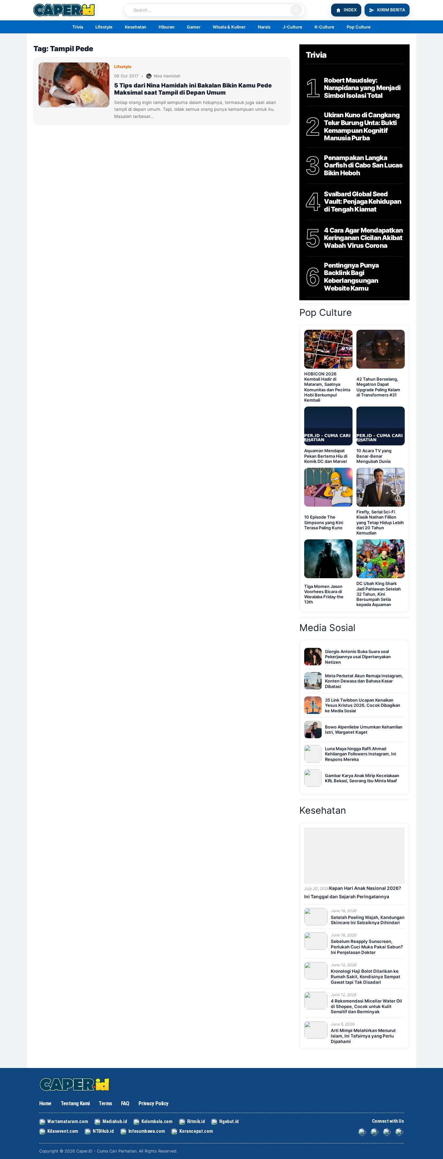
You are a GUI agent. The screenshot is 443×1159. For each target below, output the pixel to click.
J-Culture (292, 26)
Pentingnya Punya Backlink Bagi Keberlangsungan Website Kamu (351, 277)
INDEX (350, 9)
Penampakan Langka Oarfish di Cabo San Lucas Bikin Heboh (363, 165)
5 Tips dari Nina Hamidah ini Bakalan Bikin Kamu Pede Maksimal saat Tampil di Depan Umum (193, 89)
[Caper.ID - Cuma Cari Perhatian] (76, 1084)
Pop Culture (359, 26)
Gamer (193, 26)
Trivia (77, 26)
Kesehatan (135, 26)
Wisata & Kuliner (229, 26)
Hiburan (166, 26)
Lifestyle (104, 26)
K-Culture (324, 26)
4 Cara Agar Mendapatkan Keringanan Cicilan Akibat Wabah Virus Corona (363, 238)
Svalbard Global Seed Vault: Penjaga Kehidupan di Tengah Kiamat (362, 201)
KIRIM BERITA (391, 9)
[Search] (296, 10)
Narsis (264, 26)
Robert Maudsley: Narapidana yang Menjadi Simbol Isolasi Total (362, 88)
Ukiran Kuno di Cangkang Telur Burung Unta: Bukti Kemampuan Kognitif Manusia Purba (362, 126)
